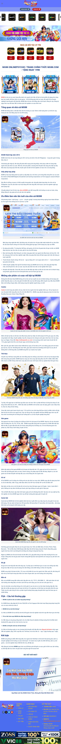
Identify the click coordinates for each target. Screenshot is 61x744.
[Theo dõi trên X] (6, 712)
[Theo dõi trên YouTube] (12, 712)
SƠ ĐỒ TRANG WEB (33, 726)
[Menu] (2, 3)
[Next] (57, 33)
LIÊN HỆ (30, 714)
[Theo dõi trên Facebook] (3, 712)
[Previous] (3, 33)
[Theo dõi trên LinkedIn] (9, 712)
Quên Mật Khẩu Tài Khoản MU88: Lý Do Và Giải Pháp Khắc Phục (32, 693)
